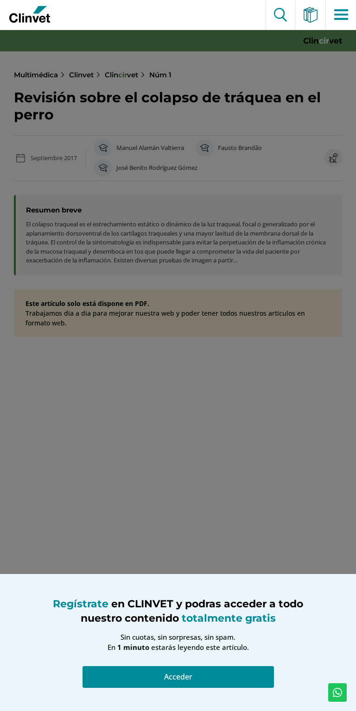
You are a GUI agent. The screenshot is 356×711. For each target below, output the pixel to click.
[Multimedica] (311, 15)
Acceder (178, 677)
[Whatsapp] (337, 692)
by (26, 14)
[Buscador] (281, 15)
